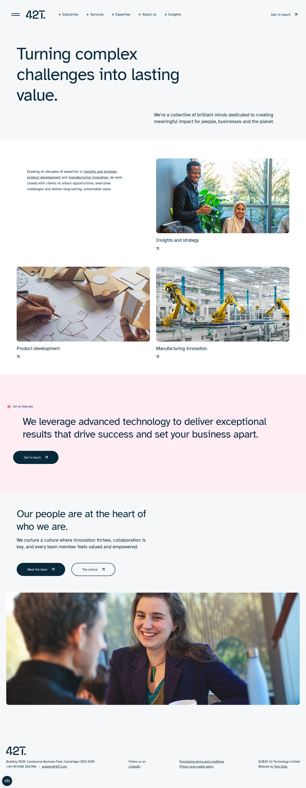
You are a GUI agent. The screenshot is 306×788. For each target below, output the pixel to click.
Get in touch (280, 14)
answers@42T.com (54, 766)
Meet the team (37, 569)
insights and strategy (100, 171)
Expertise (123, 14)
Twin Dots (280, 766)
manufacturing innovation (88, 177)
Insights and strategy (177, 240)
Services (96, 14)
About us (149, 14)
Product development (38, 348)
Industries (70, 14)
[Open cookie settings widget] (7, 781)
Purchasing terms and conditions (201, 761)
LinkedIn (135, 766)
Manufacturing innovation (181, 348)
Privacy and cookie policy (196, 766)
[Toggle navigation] (15, 14)
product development (44, 177)
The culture (90, 569)
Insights (174, 14)
